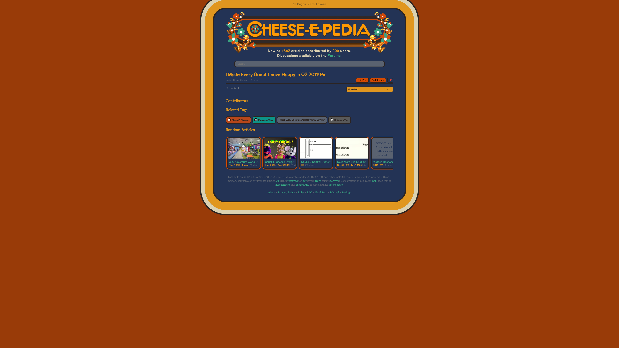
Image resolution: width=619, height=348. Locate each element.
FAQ (309, 192)
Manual (334, 192)
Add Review (377, 80)
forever (334, 181)
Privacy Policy (286, 192)
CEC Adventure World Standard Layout (252, 161)
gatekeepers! (336, 184)
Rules (301, 192)
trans (318, 181)
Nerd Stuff (321, 192)
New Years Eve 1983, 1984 (353, 161)
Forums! (334, 55)
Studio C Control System (316, 161)
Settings (346, 192)
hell (374, 181)
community (302, 184)
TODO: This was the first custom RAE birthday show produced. (387, 149)
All (277, 181)
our (305, 181)
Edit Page (362, 80)
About (271, 192)
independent (282, 184)
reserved (292, 181)
